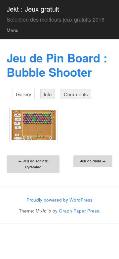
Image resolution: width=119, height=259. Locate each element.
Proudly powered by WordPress (59, 200)
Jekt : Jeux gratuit (33, 9)
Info (48, 94)
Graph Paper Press (79, 211)
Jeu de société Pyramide (33, 163)
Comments (76, 94)
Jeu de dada (93, 160)
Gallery (23, 94)
